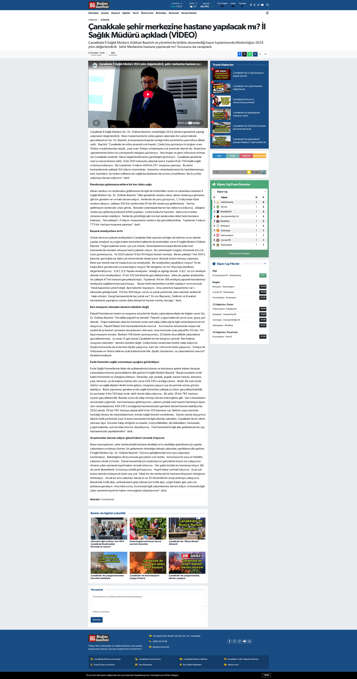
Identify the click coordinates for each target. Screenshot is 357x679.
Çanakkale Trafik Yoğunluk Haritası (242, 659)
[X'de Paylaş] (244, 54)
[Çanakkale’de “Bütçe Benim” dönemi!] (187, 528)
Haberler (92, 20)
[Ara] (267, 5)
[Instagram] (239, 641)
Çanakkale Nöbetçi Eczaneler (107, 659)
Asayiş (105, 13)
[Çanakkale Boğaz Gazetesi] (98, 5)
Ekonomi (174, 13)
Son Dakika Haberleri (192, 665)
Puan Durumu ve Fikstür (104, 665)
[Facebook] (229, 641)
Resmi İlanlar (189, 13)
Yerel (135, 13)
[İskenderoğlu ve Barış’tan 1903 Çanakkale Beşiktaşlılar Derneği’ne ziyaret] (109, 528)
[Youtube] (244, 641)
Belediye (161, 13)
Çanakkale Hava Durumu (150, 659)
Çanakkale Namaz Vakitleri (195, 659)
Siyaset (115, 13)
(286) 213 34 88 (160, 641)
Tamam (266, 675)
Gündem (93, 13)
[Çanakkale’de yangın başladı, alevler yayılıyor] (187, 562)
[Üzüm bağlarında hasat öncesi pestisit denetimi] (148, 528)
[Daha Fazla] (255, 54)
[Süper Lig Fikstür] (265, 264)
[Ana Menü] (267, 13)
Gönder (97, 620)
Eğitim (126, 13)
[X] (234, 641)
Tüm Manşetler (145, 665)
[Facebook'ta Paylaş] (240, 54)
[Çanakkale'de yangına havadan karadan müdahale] (109, 562)
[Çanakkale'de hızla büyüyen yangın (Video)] (148, 562)
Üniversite (147, 13)
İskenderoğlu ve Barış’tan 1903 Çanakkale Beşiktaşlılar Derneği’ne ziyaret (107, 544)
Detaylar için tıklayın (239, 253)
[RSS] (249, 641)
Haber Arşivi (233, 665)
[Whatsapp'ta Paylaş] (249, 54)
